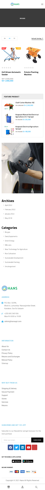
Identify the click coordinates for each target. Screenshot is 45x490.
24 (4, 38)
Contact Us (6, 350)
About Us (5, 346)
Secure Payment (8, 392)
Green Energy (9, 240)
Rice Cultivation (10, 253)
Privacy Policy (7, 353)
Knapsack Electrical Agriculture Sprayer (27, 128)
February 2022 (10, 209)
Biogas (22, 18)
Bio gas (7, 232)
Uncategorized (10, 266)
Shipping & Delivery (9, 388)
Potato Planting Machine (31, 73)
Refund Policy (7, 360)
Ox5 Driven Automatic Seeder (11, 73)
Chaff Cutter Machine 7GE (25, 103)
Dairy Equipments (11, 236)
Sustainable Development (14, 258)
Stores (4, 399)
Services (5, 402)
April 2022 (8, 205)
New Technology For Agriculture (16, 249)
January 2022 (9, 214)
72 (14, 38)
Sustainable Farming (12, 262)
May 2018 (8, 218)
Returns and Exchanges (11, 357)
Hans (22, 480)
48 (9, 38)
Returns (5, 405)
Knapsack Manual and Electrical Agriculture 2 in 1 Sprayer (27, 116)
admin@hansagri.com (12, 321)
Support (5, 395)
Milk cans (8, 245)
